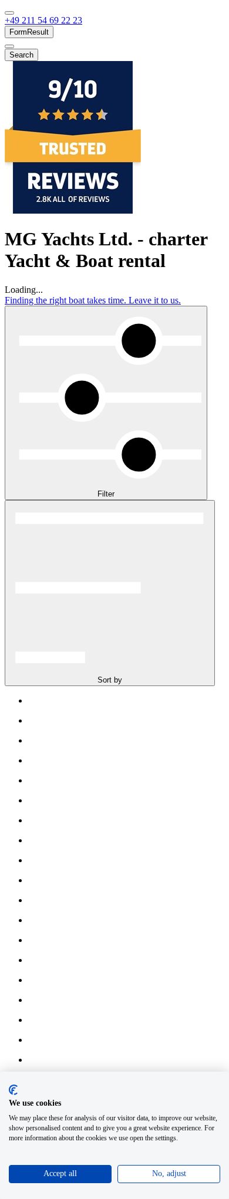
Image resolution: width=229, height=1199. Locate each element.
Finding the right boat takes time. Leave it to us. (93, 300)
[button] (43, 20)
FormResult (29, 32)
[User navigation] (9, 46)
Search (21, 54)
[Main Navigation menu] (9, 13)
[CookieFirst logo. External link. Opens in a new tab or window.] (13, 1090)
